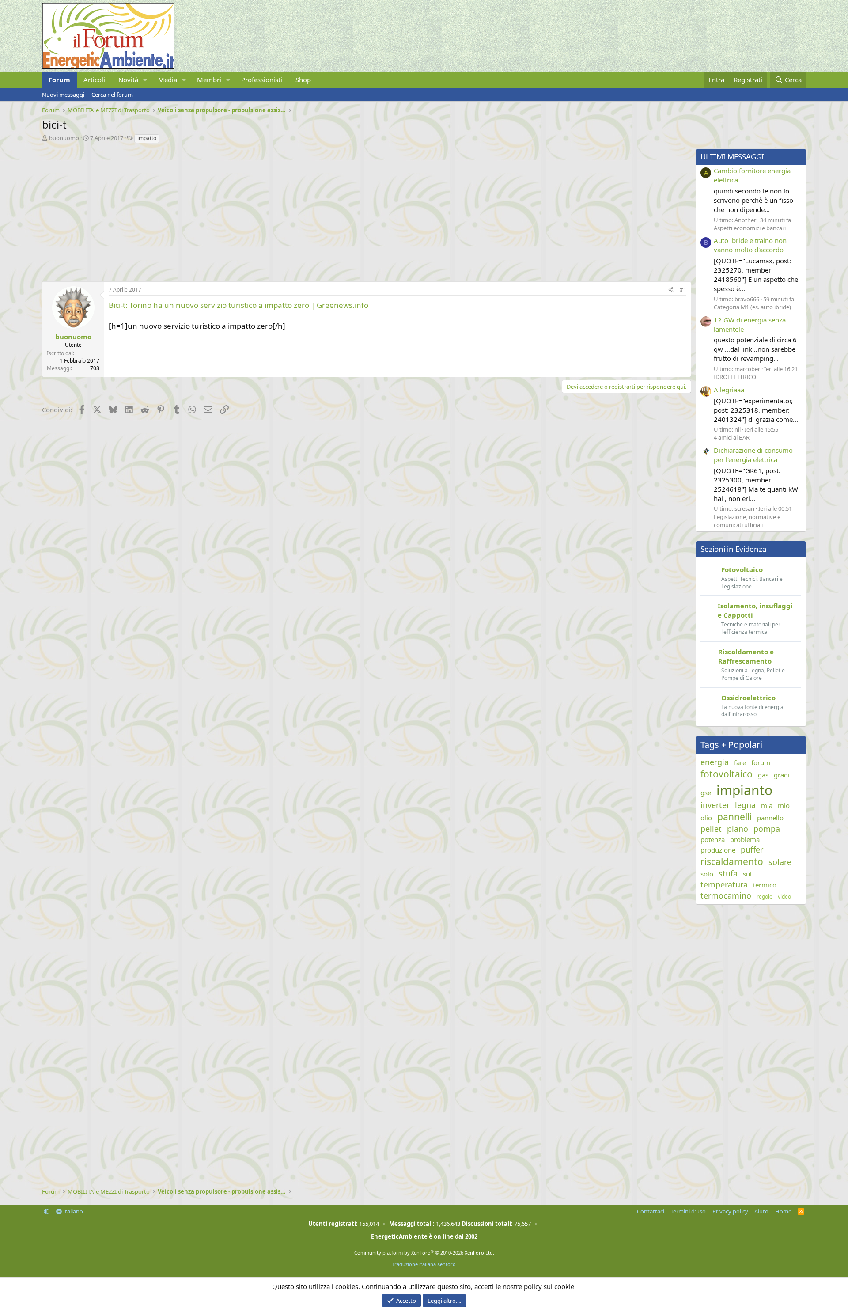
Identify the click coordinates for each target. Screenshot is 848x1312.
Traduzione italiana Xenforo (424, 1264)
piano (737, 828)
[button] (145, 80)
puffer (752, 849)
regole (764, 896)
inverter (715, 805)
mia (766, 805)
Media (167, 79)
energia (714, 762)
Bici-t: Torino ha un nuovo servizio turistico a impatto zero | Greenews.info (238, 305)
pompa (766, 828)
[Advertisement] (307, 210)
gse (705, 792)
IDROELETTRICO (735, 377)
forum (760, 762)
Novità (128, 79)
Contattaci (650, 1211)
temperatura (724, 884)
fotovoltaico (726, 774)
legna (745, 805)
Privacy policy (730, 1211)
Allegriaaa (729, 389)
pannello (770, 817)
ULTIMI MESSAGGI (732, 157)
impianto (744, 790)
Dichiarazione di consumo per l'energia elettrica (753, 455)
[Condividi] (671, 290)
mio (784, 805)
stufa (728, 873)
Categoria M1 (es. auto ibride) (752, 307)
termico (764, 884)
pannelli (734, 817)
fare (740, 762)
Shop (303, 79)
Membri (209, 79)
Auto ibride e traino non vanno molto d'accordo (750, 245)
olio (706, 817)
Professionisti (261, 79)
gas (763, 774)
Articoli (94, 79)
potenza (712, 839)
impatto (146, 138)
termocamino (725, 895)
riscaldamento (731, 861)
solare (779, 862)
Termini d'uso (688, 1211)
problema (745, 839)
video (784, 896)
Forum (59, 79)
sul (747, 873)
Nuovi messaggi (63, 95)
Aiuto (761, 1211)
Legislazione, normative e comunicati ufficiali (747, 521)
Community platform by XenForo (424, 1252)
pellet (711, 828)
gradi (782, 774)
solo (706, 873)
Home (783, 1211)
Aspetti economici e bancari (750, 228)
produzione (717, 850)
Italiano (72, 1211)
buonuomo (64, 138)
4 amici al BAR (732, 437)
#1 (683, 289)
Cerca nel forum (112, 95)
